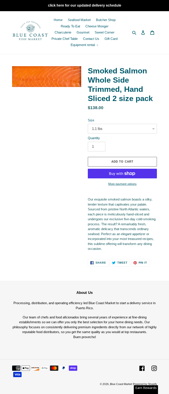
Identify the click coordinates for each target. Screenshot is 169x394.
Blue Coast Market (121, 384)
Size (91, 120)
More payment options (122, 184)
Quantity (94, 138)
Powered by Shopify (145, 384)
